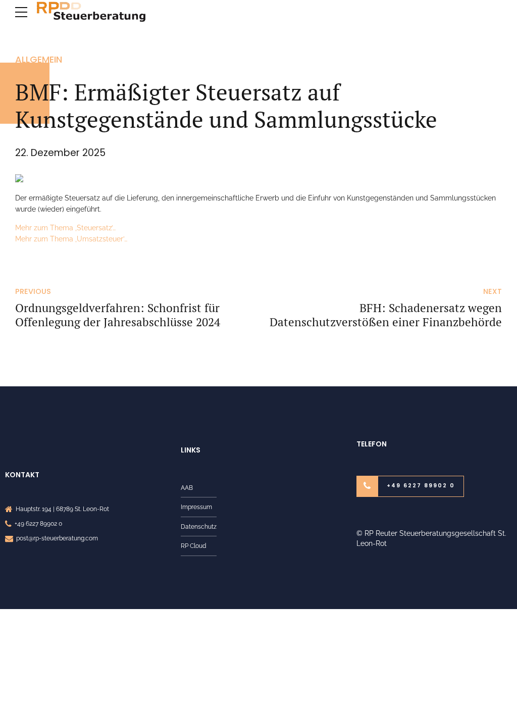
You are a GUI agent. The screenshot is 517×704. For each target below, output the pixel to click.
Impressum (196, 507)
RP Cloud (193, 545)
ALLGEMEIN (38, 59)
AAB (187, 487)
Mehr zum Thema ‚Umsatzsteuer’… (71, 239)
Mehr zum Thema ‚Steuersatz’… (65, 228)
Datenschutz (199, 526)
